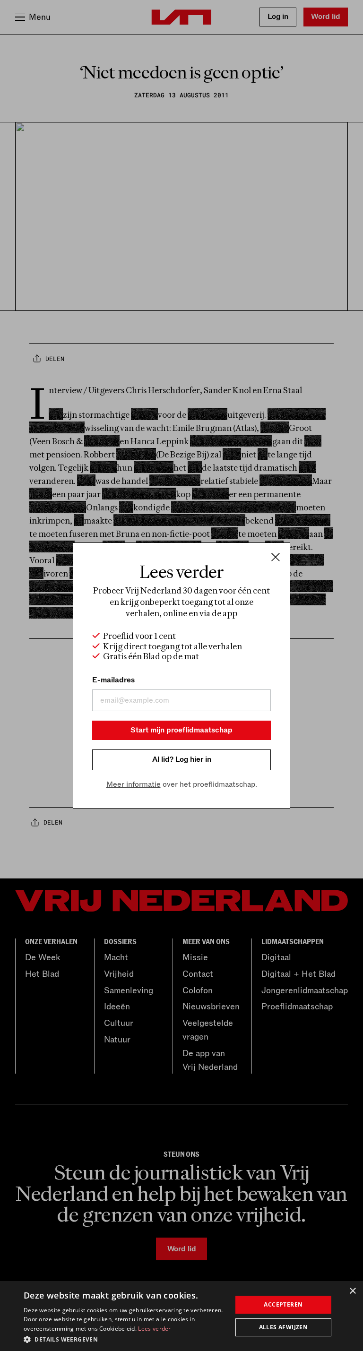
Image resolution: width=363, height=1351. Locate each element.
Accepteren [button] (283, 1304)
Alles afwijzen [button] (283, 1327)
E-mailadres (113, 680)
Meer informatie (133, 784)
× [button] (352, 1291)
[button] (125, 1339)
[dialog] (181, 1316)
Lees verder (154, 1329)
